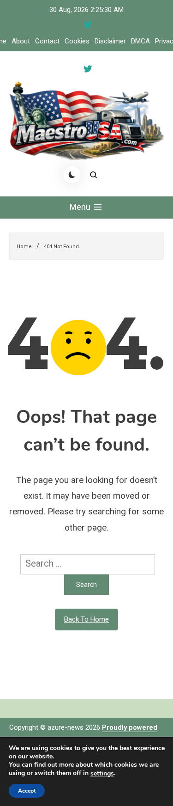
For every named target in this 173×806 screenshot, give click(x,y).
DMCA (140, 41)
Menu (81, 207)
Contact (47, 41)
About (21, 41)
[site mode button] (72, 174)
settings (102, 773)
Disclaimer (110, 41)
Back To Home (86, 619)
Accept (27, 790)
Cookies (77, 41)
